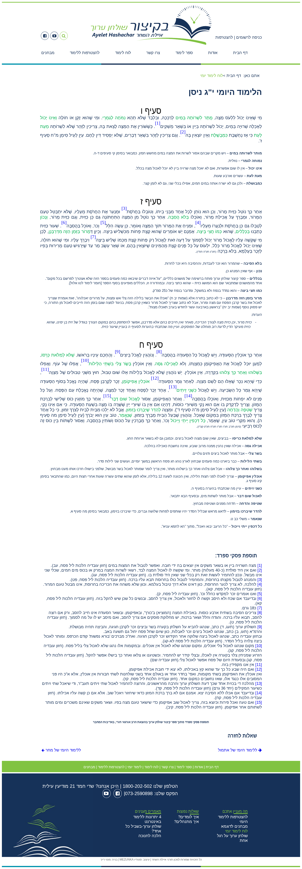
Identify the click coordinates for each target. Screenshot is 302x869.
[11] (258, 664)
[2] (259, 570)
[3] (259, 579)
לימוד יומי (134, 767)
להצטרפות (224, 37)
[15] (258, 702)
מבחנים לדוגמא (234, 826)
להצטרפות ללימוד (85, 53)
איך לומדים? (188, 817)
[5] (259, 594)
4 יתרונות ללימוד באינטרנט (147, 819)
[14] (258, 693)
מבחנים (48, 53)
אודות (213, 53)
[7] (259, 608)
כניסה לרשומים (248, 37)
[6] (259, 598)
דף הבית (240, 53)
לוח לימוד (123, 53)
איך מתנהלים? (186, 821)
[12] (258, 669)
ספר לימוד (184, 53)
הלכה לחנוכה (149, 836)
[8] (259, 612)
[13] (258, 683)
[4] (259, 584)
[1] (259, 565)
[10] (258, 646)
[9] (259, 627)
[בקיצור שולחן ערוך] (151, 45)
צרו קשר (153, 53)
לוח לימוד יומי (236, 831)
